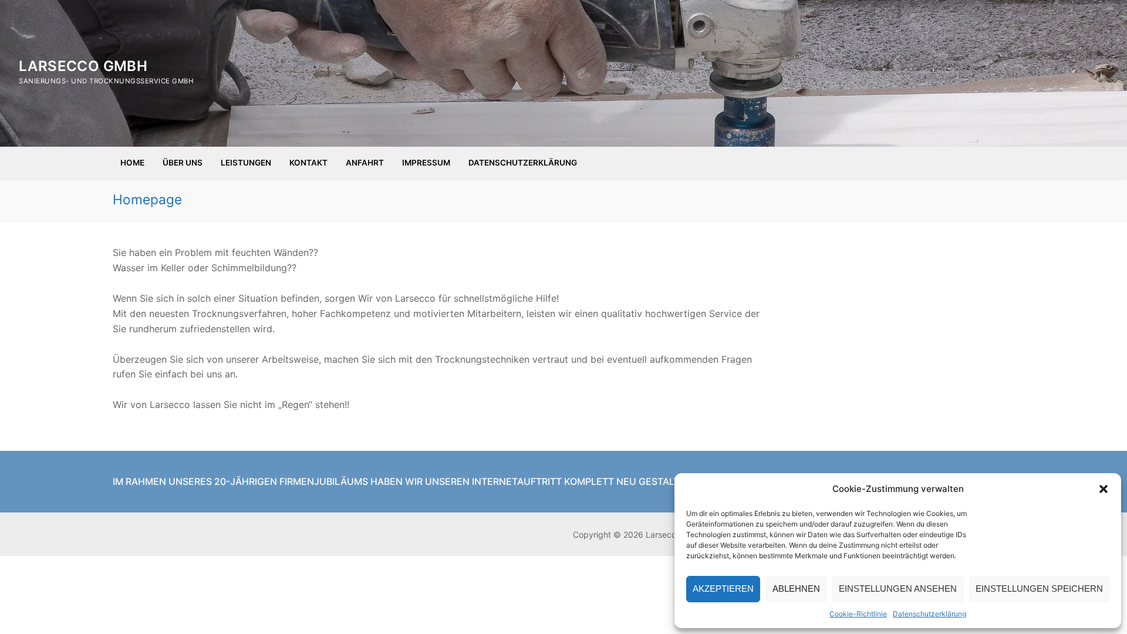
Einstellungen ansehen (898, 588)
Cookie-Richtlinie (858, 613)
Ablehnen (796, 588)
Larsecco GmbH (83, 66)
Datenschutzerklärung (929, 613)
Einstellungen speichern (1039, 588)
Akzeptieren (723, 588)
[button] (1103, 489)
